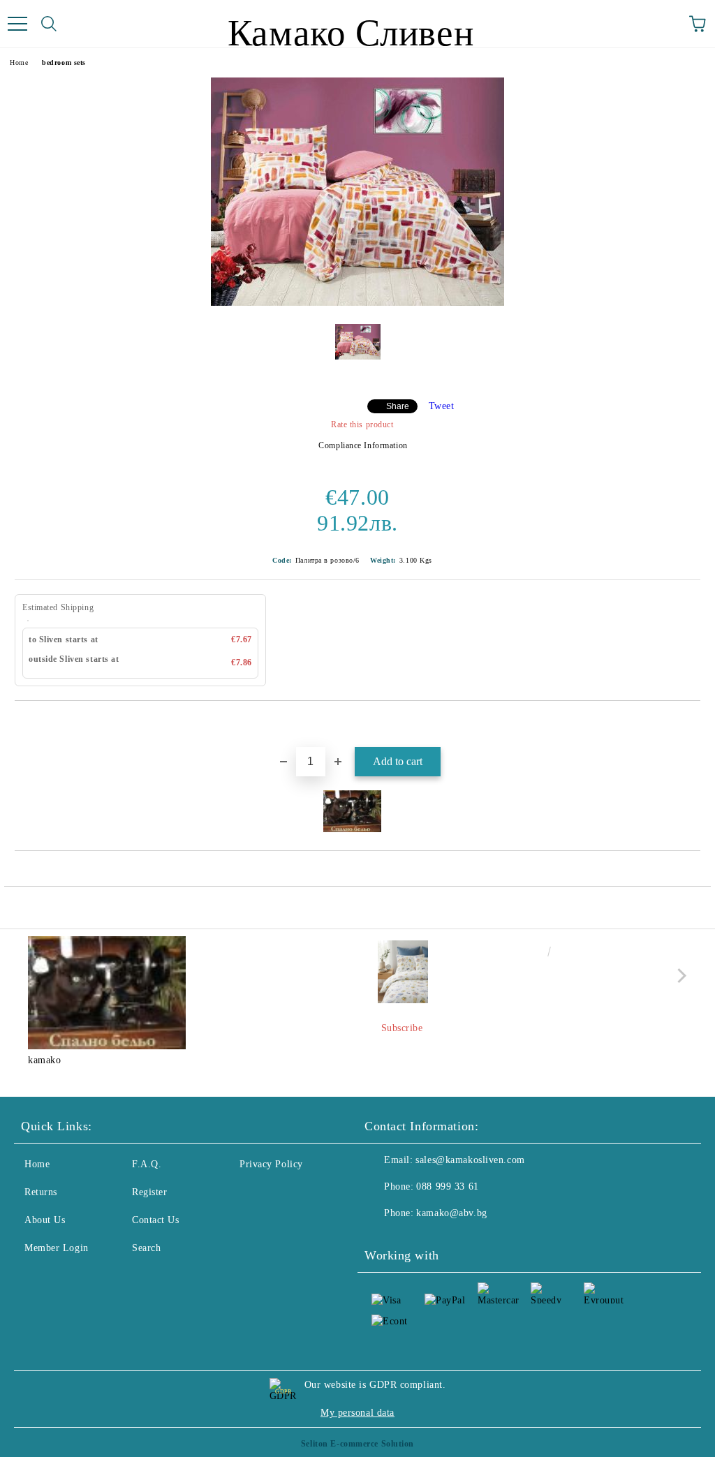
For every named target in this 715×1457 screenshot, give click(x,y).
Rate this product (362, 424)
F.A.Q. (146, 1164)
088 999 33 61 (447, 1186)
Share (397, 406)
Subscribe (402, 1028)
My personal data (357, 1412)
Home (19, 62)
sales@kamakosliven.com (469, 1160)
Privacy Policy (271, 1164)
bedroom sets (64, 62)
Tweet (442, 406)
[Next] (679, 975)
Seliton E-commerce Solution (357, 1444)
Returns (40, 1192)
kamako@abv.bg (451, 1213)
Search (146, 1248)
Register (149, 1192)
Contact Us (155, 1220)
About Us (44, 1220)
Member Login (56, 1248)
